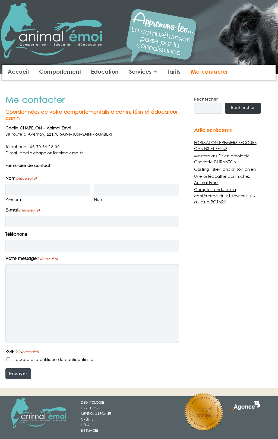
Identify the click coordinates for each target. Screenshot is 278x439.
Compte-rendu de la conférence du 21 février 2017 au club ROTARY (225, 196)
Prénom (13, 200)
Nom (98, 200)
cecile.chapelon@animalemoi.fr (51, 153)
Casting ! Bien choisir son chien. (225, 169)
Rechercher (206, 99)
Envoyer (18, 373)
